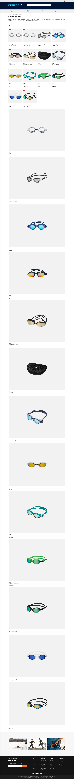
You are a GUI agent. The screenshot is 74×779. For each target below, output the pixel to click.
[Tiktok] (15, 760)
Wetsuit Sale (43, 764)
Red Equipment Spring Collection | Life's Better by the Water (56, 753)
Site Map (34, 768)
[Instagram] (11, 760)
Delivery (34, 761)
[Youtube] (13, 760)
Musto (51, 764)
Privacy (34, 764)
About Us (60, 764)
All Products (43, 769)
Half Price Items (43, 765)
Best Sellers (43, 761)
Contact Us (60, 765)
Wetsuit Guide (43, 760)
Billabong (51, 760)
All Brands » (52, 768)
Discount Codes (61, 761)
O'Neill (51, 765)
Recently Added (43, 768)
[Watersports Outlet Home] (16, 4)
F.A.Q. (34, 760)
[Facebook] (9, 760)
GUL (50, 761)
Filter (12, 25)
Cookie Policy (35, 765)
